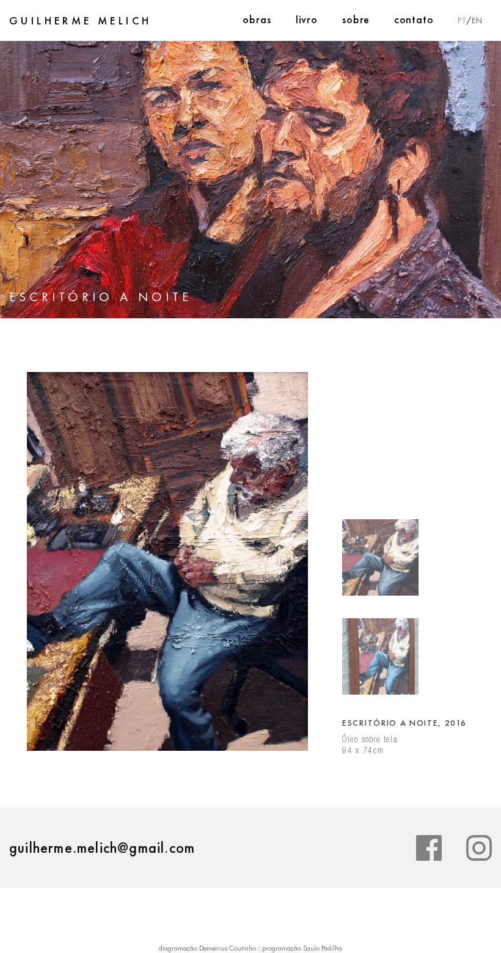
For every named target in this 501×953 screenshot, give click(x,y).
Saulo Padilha (322, 948)
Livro (307, 19)
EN (477, 20)
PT (462, 20)
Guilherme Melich (80, 20)
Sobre (356, 19)
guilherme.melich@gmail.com (102, 847)
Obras (257, 19)
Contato (414, 19)
